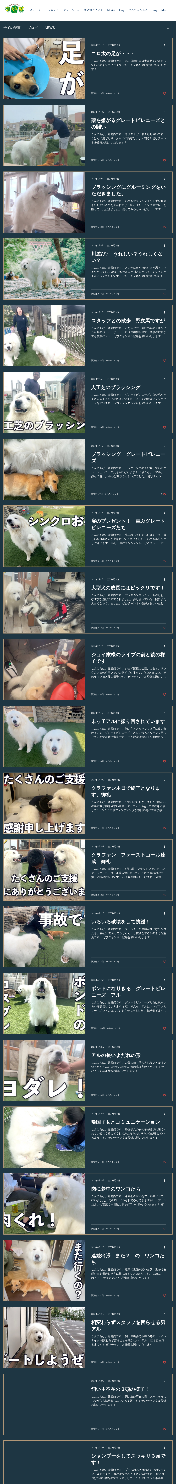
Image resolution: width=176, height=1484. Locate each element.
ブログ (33, 28)
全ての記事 (12, 28)
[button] (168, 28)
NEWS (50, 28)
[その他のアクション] (166, 45)
